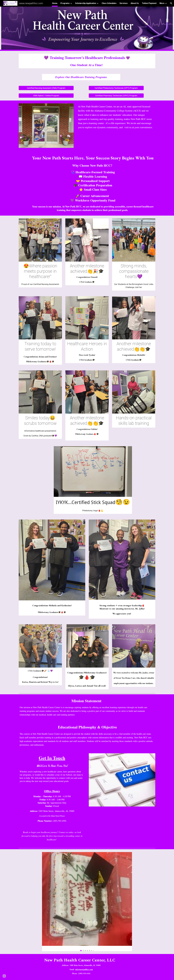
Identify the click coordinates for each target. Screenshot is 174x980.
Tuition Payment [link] (149, 3)
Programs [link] (65, 3)
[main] (87, 61)
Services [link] (124, 3)
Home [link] (54, 3)
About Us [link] (135, 3)
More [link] (162, 3)
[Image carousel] (87, 901)
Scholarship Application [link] (85, 3)
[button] (171, 3)
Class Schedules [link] (109, 3)
